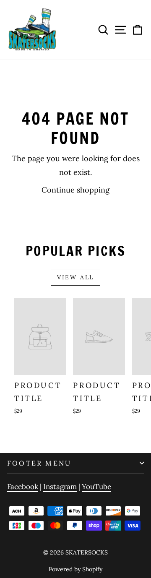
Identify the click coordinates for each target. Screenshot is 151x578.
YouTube (96, 486)
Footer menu (39, 463)
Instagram (60, 486)
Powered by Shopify (75, 569)
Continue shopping (75, 190)
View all (75, 277)
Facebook (22, 486)
